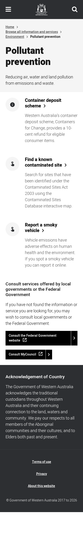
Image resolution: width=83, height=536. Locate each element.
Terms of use (41, 461)
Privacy (41, 473)
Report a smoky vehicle (41, 227)
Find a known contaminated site (43, 162)
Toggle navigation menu (8, 9)
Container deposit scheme (43, 103)
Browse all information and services (32, 31)
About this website (41, 486)
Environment (15, 36)
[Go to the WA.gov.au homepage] (41, 9)
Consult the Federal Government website (32, 338)
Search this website (74, 9)
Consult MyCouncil (22, 354)
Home (10, 27)
